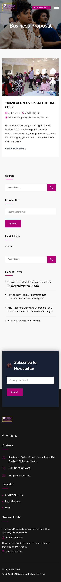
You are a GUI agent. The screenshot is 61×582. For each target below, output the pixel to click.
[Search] (51, 187)
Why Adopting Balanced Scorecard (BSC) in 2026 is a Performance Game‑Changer (30, 309)
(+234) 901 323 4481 (19, 468)
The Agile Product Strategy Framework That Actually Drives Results (29, 284)
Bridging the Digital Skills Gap (23, 320)
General (45, 117)
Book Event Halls (41, 7)
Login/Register (13, 501)
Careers (9, 246)
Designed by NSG (11, 569)
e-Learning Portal (14, 495)
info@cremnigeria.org (19, 475)
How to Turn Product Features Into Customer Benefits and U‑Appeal (26, 297)
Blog (25, 117)
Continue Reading (15, 148)
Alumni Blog (15, 117)
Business (34, 117)
